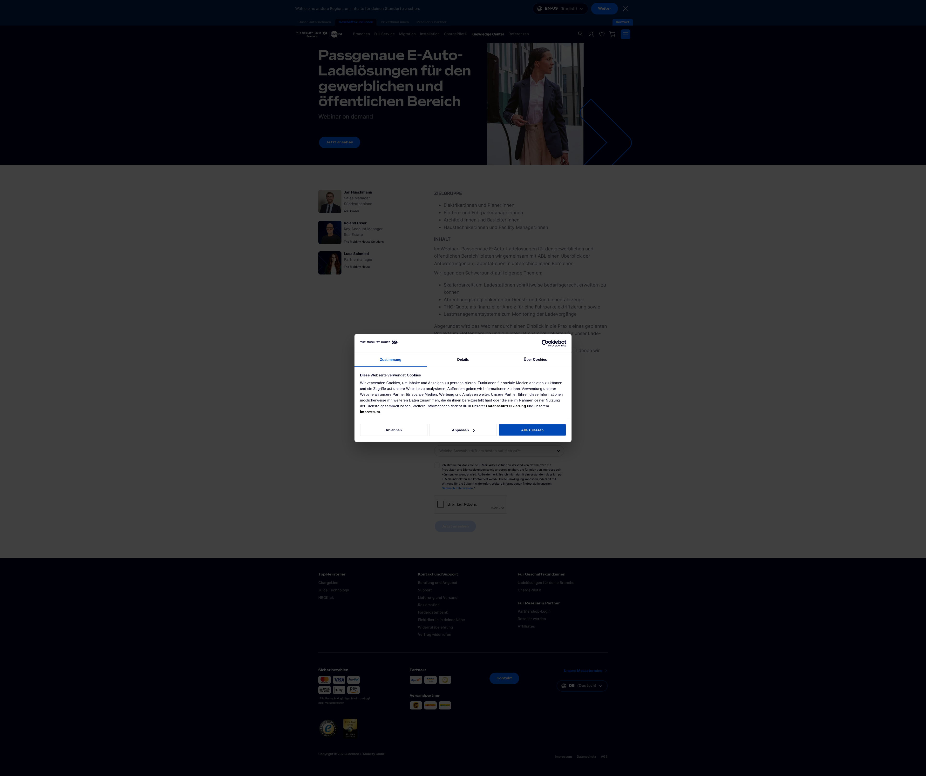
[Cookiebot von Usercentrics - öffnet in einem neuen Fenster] (545, 343)
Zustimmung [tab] (391, 359)
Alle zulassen (532, 430)
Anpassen (460, 430)
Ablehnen (394, 430)
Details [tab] (463, 359)
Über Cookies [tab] (535, 359)
